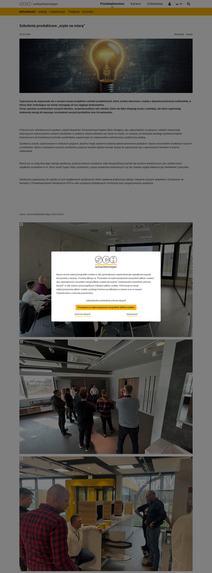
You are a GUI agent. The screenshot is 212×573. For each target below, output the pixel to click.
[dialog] (106, 286)
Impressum (132, 314)
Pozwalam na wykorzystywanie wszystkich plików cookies (106, 307)
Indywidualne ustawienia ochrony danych (106, 300)
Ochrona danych (82, 314)
